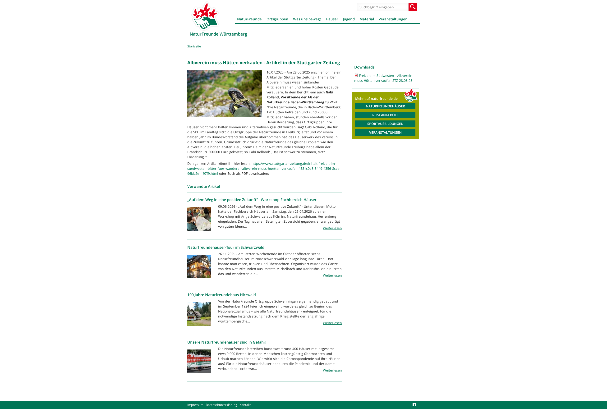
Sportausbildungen (385, 123)
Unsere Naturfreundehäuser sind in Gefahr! (226, 342)
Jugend (349, 19)
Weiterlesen (332, 228)
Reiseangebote (385, 115)
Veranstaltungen (393, 19)
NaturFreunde (249, 19)
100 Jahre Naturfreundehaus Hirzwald (221, 294)
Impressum (195, 405)
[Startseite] (205, 16)
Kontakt (245, 405)
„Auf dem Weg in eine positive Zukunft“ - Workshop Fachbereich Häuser (252, 199)
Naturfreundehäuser (385, 106)
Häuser (332, 19)
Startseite (194, 46)
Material (366, 19)
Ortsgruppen (277, 19)
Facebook (415, 404)
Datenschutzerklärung (221, 405)
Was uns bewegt (307, 19)
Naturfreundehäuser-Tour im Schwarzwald (225, 247)
